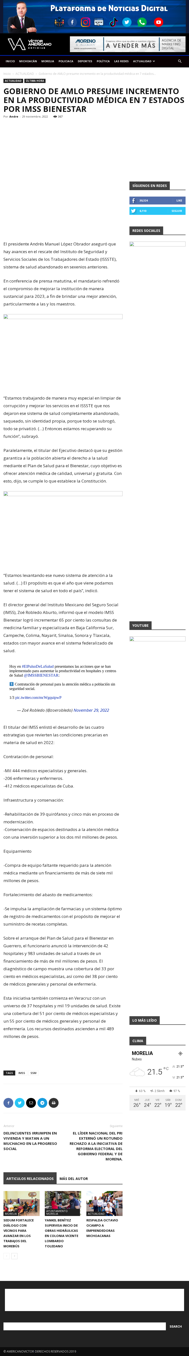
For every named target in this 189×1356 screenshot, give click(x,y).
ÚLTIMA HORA (35, 80)
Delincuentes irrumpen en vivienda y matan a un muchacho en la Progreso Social (30, 1141)
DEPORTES (85, 61)
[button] (180, 61)
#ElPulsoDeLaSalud (38, 666)
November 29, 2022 (91, 710)
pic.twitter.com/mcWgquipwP (38, 697)
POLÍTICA (103, 61)
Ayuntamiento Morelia (57, 1212)
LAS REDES (121, 61)
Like (179, 200)
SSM (33, 1073)
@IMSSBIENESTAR (41, 675)
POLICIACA (66, 61)
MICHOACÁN (28, 61)
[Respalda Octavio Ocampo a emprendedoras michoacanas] (104, 1203)
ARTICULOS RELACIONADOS (30, 1178)
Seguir (177, 211)
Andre (13, 116)
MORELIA (47, 61)
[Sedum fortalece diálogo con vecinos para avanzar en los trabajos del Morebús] (21, 1203)
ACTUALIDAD (142, 61)
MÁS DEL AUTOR (74, 1178)
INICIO (10, 61)
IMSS (21, 1073)
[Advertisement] (63, 227)
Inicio (7, 74)
